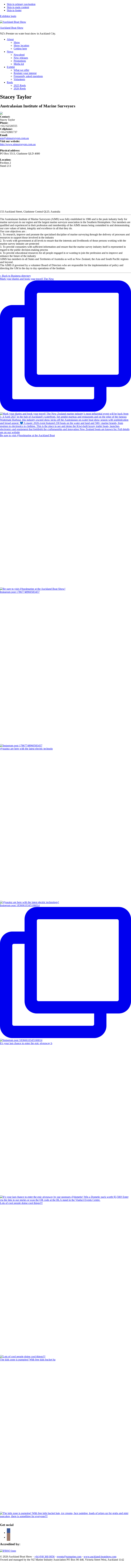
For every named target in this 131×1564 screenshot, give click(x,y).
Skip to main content (18, 7)
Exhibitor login (8, 16)
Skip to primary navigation (21, 4)
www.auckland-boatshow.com (100, 1556)
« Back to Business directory (15, 275)
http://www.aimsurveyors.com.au (18, 144)
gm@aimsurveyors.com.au (14, 138)
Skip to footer (14, 10)
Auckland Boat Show (11, 27)
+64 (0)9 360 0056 (44, 1556)
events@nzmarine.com (69, 1556)
